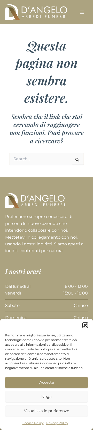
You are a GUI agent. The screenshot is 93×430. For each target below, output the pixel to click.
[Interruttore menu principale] (82, 12)
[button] (85, 325)
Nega (46, 396)
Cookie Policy (33, 423)
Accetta (46, 382)
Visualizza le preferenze (46, 410)
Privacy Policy (57, 423)
